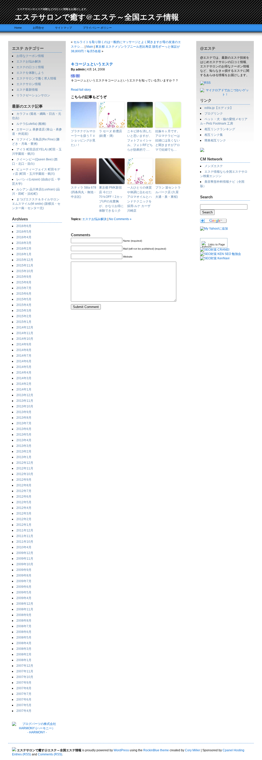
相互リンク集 (213, 135)
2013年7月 (23, 423)
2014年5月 (23, 367)
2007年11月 (24, 671)
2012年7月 (23, 491)
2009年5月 (23, 592)
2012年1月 (23, 525)
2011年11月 (24, 536)
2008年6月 (23, 632)
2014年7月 (23, 355)
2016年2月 (23, 248)
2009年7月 (23, 581)
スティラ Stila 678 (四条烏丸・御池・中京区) (83, 192)
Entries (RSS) (21, 754)
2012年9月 (23, 479)
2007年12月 (24, 665)
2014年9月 (23, 344)
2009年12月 (24, 553)
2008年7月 (23, 626)
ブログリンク (213, 113)
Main (89, 46)
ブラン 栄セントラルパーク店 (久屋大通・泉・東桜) (168, 192)
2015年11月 (24, 265)
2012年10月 (24, 474)
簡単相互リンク (215, 140)
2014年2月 (23, 384)
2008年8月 (23, 620)
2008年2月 (23, 654)
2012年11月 (24, 468)
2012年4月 (23, 508)
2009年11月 (24, 558)
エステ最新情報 (27, 89)
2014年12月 (24, 327)
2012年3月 (23, 513)
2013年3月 (23, 446)
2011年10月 (24, 541)
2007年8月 (23, 688)
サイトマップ (63, 27)
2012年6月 (23, 496)
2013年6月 (23, 429)
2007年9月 (23, 682)
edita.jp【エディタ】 (218, 108)
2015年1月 (23, 322)
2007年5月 (23, 705)
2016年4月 (23, 237)
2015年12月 (24, 260)
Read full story (81, 89)
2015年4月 (23, 305)
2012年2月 (23, 519)
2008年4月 (23, 643)
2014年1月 (23, 389)
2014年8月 (23, 350)
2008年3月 (23, 649)
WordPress (121, 750)
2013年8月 (23, 417)
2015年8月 (23, 282)
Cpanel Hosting (233, 750)
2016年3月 (23, 243)
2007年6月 (23, 699)
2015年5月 (23, 299)
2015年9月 (23, 277)
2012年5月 (23, 502)
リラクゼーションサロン (33, 95)
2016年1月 (23, 254)
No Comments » (120, 219)
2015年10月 (24, 271)
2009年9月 (23, 570)
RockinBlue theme (156, 750)
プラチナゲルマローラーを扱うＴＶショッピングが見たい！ (83, 138)
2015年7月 (23, 288)
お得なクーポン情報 (30, 56)
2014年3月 (23, 378)
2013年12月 (24, 395)
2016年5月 (23, 231)
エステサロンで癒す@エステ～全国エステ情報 (97, 16)
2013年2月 (23, 451)
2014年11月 (24, 333)
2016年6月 (23, 226)
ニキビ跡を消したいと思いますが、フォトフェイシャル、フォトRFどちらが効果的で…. (140, 140)
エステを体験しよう (30, 73)
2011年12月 (24, 530)
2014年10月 (24, 339)
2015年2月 (23, 316)
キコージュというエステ (92, 64)
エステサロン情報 (28, 84)
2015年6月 (23, 293)
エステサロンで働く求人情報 (36, 78)
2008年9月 (23, 615)
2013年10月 (24, 406)
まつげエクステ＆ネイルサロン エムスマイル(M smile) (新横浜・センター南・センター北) (36, 204)
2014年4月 (23, 372)
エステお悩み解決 (28, 61)
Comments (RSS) (50, 754)
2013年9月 (23, 412)
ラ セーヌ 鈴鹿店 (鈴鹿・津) (110, 133)
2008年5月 (23, 637)
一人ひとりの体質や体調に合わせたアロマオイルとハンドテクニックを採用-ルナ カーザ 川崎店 (139, 199)
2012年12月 (24, 463)
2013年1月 (23, 457)
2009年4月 (23, 598)
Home (18, 27)
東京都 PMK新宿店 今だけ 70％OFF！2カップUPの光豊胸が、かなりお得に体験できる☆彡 (111, 199)
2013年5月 (23, 434)
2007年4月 (23, 711)
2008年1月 (23, 660)
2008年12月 (24, 603)
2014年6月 (23, 361)
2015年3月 (23, 310)
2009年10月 (24, 564)
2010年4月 (23, 547)
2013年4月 (23, 440)
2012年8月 (23, 485)
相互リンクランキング (219, 129)
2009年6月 (23, 587)
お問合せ (38, 27)
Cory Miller (192, 750)
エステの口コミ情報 (30, 67)
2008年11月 (24, 609)
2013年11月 (24, 401)
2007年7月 (23, 694)
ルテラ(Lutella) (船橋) (31, 124)
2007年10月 (24, 677)
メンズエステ (213, 166)
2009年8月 (23, 575)
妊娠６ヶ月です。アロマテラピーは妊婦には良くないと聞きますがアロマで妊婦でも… (167, 140)
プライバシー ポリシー (97, 27)
